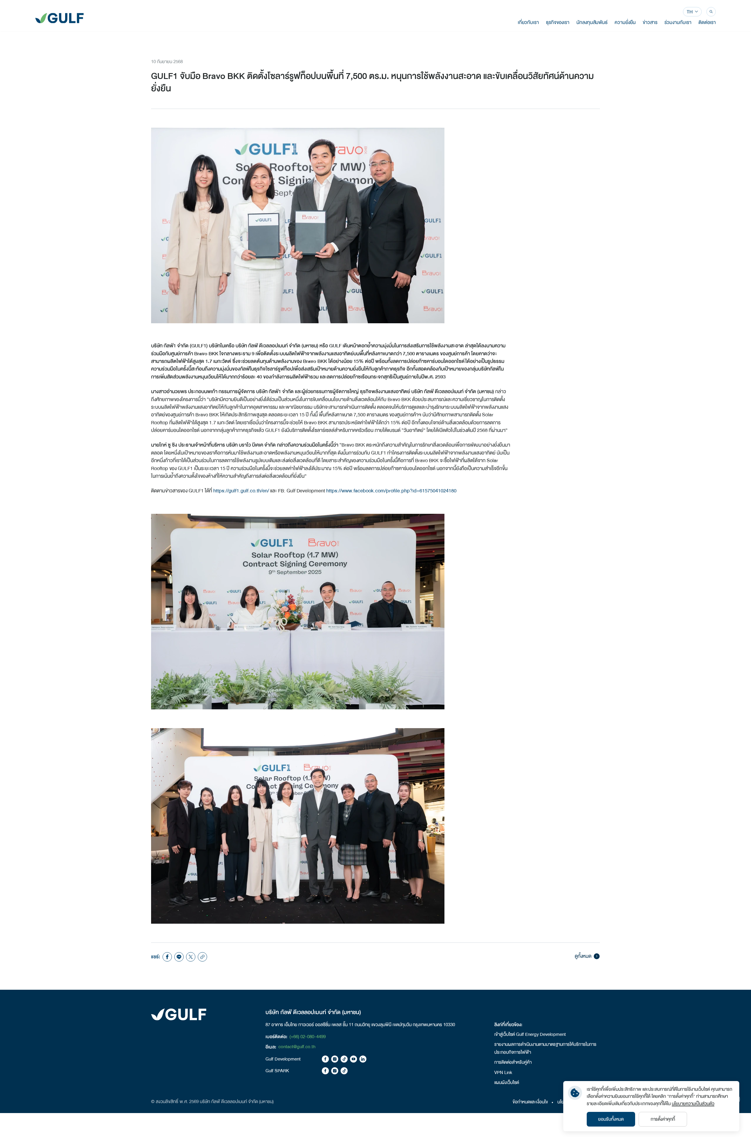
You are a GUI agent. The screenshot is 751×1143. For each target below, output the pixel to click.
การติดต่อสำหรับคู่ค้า (513, 1062)
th (690, 12)
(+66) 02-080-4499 (308, 1037)
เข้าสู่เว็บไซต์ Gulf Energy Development (530, 1034)
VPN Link (503, 1072)
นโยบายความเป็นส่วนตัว (693, 1103)
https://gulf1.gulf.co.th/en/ (241, 491)
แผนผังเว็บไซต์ (506, 1082)
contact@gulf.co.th (296, 1047)
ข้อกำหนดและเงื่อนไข (530, 1101)
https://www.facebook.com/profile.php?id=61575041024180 (391, 491)
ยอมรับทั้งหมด (611, 1119)
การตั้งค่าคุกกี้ (663, 1119)
